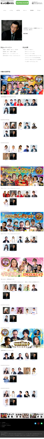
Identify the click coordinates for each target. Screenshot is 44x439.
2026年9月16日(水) (5, 305)
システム (11, 10)
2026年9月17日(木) (5, 327)
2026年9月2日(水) (5, 142)
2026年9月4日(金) (5, 165)
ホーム (5, 10)
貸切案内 (32, 10)
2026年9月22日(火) (5, 365)
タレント (25, 10)
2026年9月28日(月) (5, 388)
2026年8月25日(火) (5, 74)
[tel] (37, 3)
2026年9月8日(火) (5, 211)
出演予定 (18, 10)
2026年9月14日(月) (5, 256)
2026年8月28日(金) (5, 119)
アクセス (39, 10)
